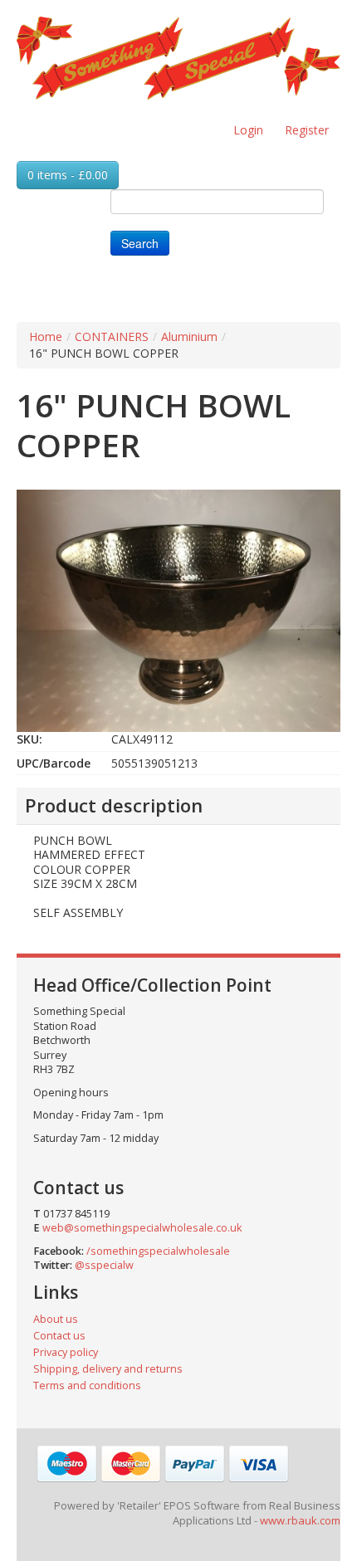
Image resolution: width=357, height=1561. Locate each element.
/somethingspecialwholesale (158, 1251)
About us (55, 1319)
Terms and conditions (87, 1385)
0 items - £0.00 (67, 175)
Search (140, 243)
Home (45, 336)
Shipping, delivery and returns (108, 1369)
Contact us (59, 1336)
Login (248, 130)
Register (307, 130)
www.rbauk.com (300, 1520)
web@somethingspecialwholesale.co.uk (142, 1228)
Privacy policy (65, 1352)
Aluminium (189, 336)
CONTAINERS (112, 336)
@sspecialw (104, 1265)
